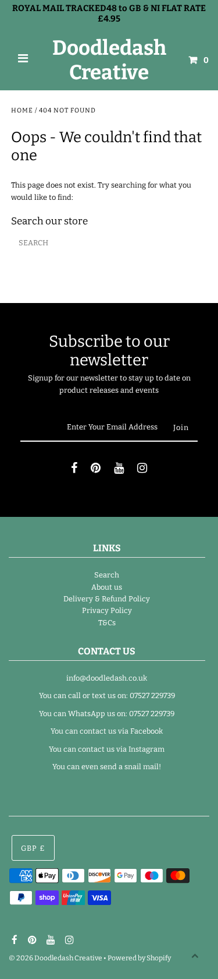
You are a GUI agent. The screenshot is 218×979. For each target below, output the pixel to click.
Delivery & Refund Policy (106, 598)
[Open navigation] (23, 60)
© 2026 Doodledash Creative (55, 958)
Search (106, 575)
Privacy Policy (107, 610)
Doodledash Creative (109, 60)
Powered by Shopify (139, 958)
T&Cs (107, 622)
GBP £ (33, 848)
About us (106, 587)
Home (22, 110)
